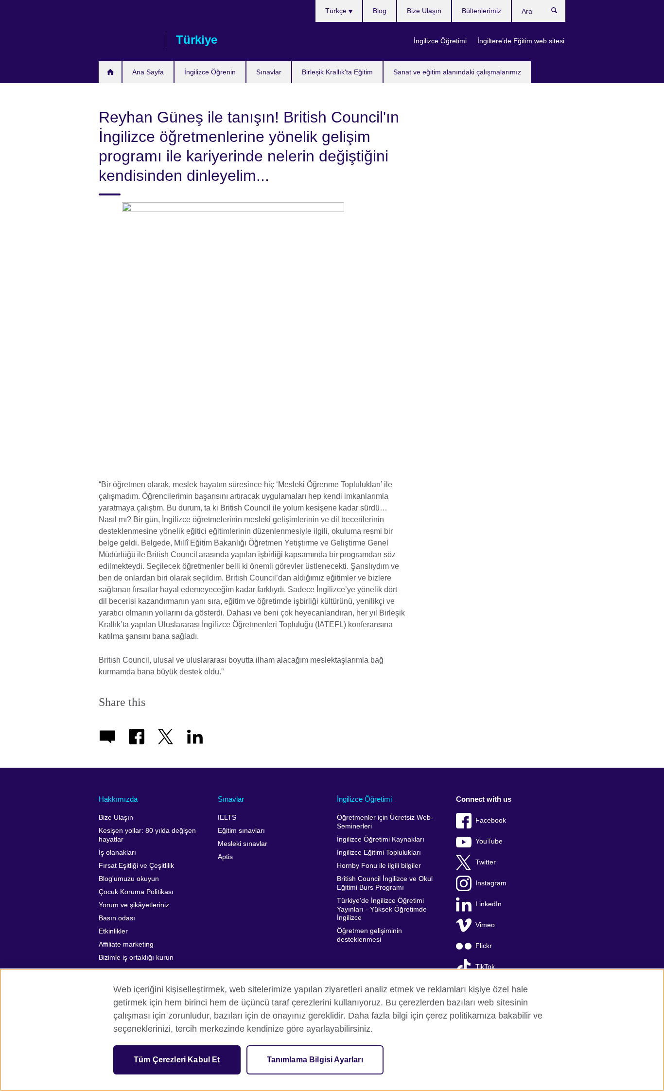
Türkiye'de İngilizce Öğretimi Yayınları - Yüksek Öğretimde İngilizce (382, 909)
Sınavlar (268, 72)
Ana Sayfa (148, 72)
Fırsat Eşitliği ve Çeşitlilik (136, 865)
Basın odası (117, 918)
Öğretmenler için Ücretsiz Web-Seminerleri (385, 822)
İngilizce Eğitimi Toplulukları (379, 852)
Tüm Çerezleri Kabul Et (177, 1060)
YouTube (489, 841)
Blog (379, 11)
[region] (332, 1029)
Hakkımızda (118, 799)
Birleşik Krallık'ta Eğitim (337, 72)
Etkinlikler (113, 931)
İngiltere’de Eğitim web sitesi (520, 41)
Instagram (491, 883)
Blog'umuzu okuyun (129, 878)
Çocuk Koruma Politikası (136, 892)
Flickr (483, 946)
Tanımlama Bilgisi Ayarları (315, 1060)
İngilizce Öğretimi (440, 41)
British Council (127, 40)
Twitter (485, 862)
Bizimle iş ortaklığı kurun (136, 957)
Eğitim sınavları (241, 830)
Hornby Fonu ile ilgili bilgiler (379, 865)
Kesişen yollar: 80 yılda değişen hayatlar (147, 835)
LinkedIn (488, 904)
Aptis (225, 857)
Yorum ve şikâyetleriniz (134, 905)
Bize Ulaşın (424, 11)
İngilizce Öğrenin (210, 72)
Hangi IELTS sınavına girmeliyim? (110, 72)
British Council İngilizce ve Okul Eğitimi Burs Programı (385, 883)
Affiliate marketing (126, 944)
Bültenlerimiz (481, 11)
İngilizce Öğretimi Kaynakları (380, 839)
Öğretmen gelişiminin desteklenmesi (369, 935)
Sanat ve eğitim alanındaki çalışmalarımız (457, 72)
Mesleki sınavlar (242, 843)
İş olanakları (117, 852)
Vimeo (485, 925)
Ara (559, 13)
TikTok (485, 966)
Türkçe (337, 11)
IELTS (227, 817)
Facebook (490, 820)
